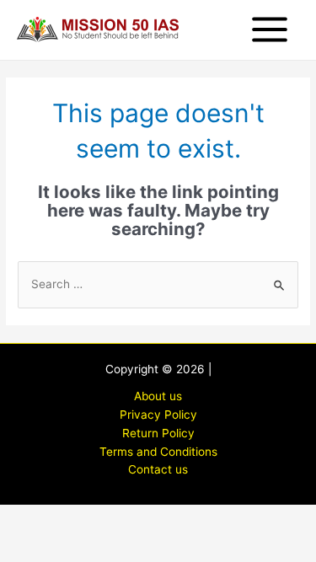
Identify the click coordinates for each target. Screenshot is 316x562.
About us (158, 396)
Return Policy (158, 433)
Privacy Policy (158, 414)
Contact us (158, 469)
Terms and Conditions (158, 451)
